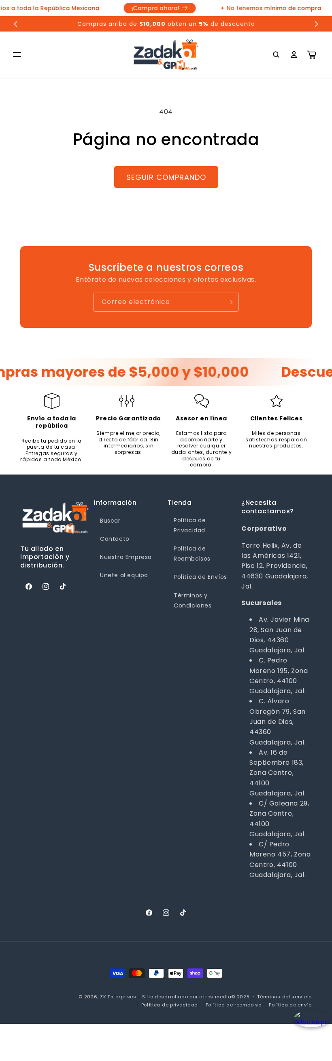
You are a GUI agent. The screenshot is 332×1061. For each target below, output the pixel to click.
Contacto (115, 539)
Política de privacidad (169, 1005)
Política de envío (290, 1005)
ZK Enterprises (118, 997)
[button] (17, 54)
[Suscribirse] (229, 302)
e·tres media (215, 997)
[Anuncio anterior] (16, 24)
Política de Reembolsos (192, 553)
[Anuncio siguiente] (316, 24)
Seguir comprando (166, 177)
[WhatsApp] (309, 1025)
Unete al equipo (124, 575)
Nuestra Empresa (126, 557)
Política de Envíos (200, 577)
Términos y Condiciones (193, 600)
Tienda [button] (180, 503)
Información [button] (115, 503)
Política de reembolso (234, 1005)
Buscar (110, 521)
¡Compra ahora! (150, 8)
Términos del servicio (284, 997)
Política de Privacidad (190, 525)
